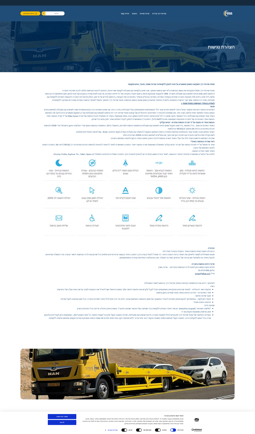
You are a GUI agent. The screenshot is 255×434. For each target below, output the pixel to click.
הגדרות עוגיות (113, 430)
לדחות (62, 422)
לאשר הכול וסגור (62, 416)
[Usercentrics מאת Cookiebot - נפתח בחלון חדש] (196, 430)
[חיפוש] (43, 13)
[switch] (158, 430)
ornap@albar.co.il (202, 273)
